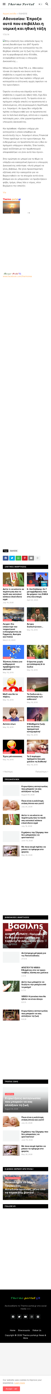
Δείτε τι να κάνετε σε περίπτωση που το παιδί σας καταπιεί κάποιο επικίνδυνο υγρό (13, 594)
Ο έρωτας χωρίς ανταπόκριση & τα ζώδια (36, 664)
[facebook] (13, 1316)
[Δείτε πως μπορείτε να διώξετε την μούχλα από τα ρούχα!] (11, 986)
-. (12, 273)
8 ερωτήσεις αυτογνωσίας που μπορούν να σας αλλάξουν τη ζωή (34, 789)
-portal (12, 199)
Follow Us (37, 1330)
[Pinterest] (25, 558)
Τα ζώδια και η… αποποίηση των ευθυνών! (35, 696)
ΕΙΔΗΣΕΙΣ (23, 14)
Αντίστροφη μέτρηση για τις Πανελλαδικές (33, 954)
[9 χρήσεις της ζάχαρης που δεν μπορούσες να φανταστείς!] (11, 836)
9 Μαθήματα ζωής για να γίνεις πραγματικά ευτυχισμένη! (36, 728)
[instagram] (31, 1316)
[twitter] (19, 1316)
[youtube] (25, 1316)
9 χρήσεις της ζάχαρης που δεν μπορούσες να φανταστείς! (34, 835)
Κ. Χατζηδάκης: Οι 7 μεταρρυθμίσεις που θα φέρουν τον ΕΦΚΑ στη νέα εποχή (37, 593)
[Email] (31, 558)
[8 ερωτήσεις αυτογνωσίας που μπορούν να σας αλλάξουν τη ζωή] (11, 790)
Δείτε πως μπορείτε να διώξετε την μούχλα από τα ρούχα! (33, 984)
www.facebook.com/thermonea (17, 276)
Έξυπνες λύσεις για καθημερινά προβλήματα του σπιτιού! (12, 665)
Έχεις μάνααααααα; (12, 756)
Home (12, 1330)
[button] (4, 4)
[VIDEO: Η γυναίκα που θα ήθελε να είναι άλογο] (11, 1000)
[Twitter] (12, 558)
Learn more (19, 1383)
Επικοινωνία (24, 1330)
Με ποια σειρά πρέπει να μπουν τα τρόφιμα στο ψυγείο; (33, 849)
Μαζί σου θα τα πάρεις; (10, 695)
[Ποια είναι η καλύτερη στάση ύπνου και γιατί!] (11, 805)
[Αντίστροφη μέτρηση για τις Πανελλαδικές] (11, 957)
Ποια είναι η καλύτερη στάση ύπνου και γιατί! (32, 802)
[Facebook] (5, 558)
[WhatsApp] (18, 558)
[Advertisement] (25, 240)
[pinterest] (38, 1316)
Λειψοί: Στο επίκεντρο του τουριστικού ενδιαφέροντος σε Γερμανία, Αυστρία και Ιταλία (12, 630)
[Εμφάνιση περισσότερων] (37, 558)
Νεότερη (8, 771)
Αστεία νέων (9, 724)
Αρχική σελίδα (9, 14)
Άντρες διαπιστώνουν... (35, 625)
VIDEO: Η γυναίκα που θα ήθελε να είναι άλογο (33, 997)
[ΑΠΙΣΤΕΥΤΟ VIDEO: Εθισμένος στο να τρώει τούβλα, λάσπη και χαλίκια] (11, 971)
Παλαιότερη (41, 771)
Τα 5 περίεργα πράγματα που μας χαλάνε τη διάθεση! (37, 759)
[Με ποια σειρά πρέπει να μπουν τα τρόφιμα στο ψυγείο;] (11, 851)
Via (4, 192)
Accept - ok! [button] (11, 1389)
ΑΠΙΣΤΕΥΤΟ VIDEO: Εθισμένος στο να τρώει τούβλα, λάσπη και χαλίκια (34, 970)
